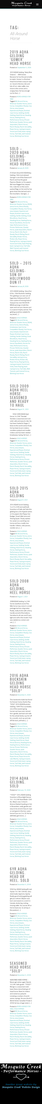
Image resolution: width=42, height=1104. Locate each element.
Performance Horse (17, 120)
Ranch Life (18, 232)
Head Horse (20, 115)
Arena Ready (23, 206)
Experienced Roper (16, 110)
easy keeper (19, 108)
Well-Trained (14, 248)
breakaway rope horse (18, 327)
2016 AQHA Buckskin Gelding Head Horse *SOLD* (20, 683)
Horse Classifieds (16, 222)
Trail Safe (18, 133)
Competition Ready (21, 106)
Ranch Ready (14, 126)
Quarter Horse (23, 122)
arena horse (14, 206)
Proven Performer (16, 227)
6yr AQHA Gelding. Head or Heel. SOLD (19, 874)
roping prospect (24, 129)
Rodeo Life (14, 239)
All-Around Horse (21, 101)
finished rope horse (22, 213)
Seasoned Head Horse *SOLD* (20, 967)
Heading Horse (15, 220)
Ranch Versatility (25, 126)
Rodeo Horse (22, 236)
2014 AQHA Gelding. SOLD (19, 782)
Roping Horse (15, 241)
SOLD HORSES (22, 318)
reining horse (22, 357)
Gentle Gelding (21, 215)
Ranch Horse (23, 124)
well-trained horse (22, 371)
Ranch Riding (19, 234)
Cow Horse (28, 208)
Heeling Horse (20, 117)
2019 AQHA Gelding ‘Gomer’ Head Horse (20, 57)
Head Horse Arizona (19, 741)
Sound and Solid (15, 131)
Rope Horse (14, 129)
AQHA (30, 204)
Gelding (21, 113)
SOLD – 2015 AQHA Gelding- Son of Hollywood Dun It (21, 272)
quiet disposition (21, 229)
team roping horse (16, 246)
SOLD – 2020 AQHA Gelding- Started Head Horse (20, 156)
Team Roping (26, 243)
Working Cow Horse (22, 136)
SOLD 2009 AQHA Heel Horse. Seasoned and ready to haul (19, 395)
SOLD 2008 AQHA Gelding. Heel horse (20, 586)
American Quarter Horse (18, 103)
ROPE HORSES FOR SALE (20, 97)
